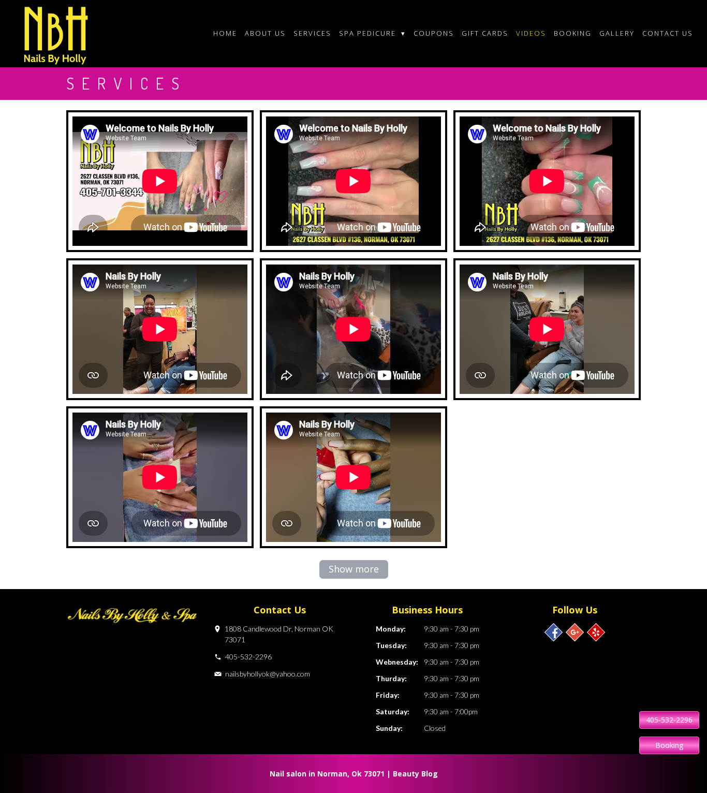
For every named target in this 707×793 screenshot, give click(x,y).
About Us (265, 33)
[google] (575, 632)
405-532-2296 (248, 656)
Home (225, 33)
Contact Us (667, 33)
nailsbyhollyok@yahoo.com (267, 673)
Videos (531, 33)
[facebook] (553, 632)
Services (312, 33)
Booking (573, 33)
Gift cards (485, 33)
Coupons (434, 33)
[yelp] (596, 632)
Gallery (617, 33)
